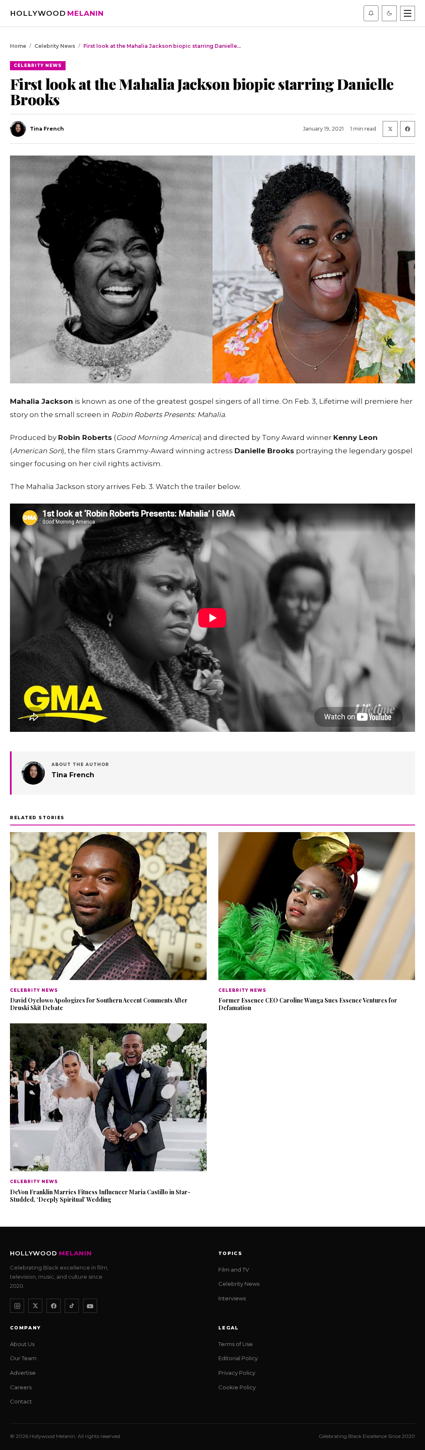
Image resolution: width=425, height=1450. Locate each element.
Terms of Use (235, 1344)
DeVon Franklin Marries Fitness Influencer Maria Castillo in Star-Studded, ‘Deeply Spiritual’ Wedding (100, 1195)
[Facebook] (53, 1306)
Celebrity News (54, 46)
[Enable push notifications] (371, 13)
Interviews (232, 1298)
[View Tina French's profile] (33, 773)
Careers (21, 1387)
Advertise (23, 1372)
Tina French (72, 775)
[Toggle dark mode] (389, 13)
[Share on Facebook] (407, 129)
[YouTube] (90, 1306)
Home (18, 46)
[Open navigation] (407, 13)
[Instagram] (17, 1306)
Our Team (23, 1358)
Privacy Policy (236, 1372)
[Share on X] (390, 129)
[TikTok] (72, 1306)
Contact (21, 1401)
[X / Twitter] (35, 1306)
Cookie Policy (237, 1387)
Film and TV (233, 1269)
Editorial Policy (238, 1358)
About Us (22, 1344)
